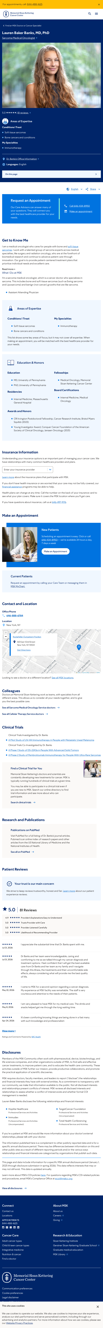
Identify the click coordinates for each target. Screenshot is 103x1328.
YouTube (14, 1227)
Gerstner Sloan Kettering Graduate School (75, 1245)
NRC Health (36, 1037)
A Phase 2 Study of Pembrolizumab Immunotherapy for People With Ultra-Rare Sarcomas (54, 755)
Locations (7, 1215)
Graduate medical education (68, 1249)
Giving (56, 1220)
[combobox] (27, 469)
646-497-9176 (59, 502)
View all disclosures (12, 1188)
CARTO (98, 672)
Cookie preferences (12, 1293)
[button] (79, 648)
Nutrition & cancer (11, 1254)
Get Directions (24, 650)
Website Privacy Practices (19, 1323)
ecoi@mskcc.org (63, 1178)
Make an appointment (80, 211)
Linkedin (18, 1227)
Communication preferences (17, 1288)
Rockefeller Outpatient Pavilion (27, 637)
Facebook (7, 1227)
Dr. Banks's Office (21, 159)
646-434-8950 (50, 539)
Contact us (7, 1211)
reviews (23, 112)
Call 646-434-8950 (79, 206)
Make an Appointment (55, 551)
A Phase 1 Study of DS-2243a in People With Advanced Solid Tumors (43, 750)
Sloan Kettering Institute (65, 1241)
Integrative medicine (13, 1249)
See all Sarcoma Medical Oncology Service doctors (28, 707)
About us (57, 1211)
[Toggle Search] (89, 14)
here (43, 1175)
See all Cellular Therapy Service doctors (23, 714)
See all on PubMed (20, 852)
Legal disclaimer (10, 1297)
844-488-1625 (34, 4)
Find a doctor (9, 1258)
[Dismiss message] (99, 4)
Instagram (3, 1227)
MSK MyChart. (18, 586)
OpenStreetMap (85, 672)
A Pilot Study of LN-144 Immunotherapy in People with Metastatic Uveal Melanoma (51, 740)
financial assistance (12, 486)
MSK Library (59, 1254)
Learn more (8, 477)
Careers (57, 1215)
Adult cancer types (12, 1241)
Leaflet (78, 672)
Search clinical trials (21, 802)
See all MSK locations (62, 677)
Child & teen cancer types (15, 1245)
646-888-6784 (14, 615)
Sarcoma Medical (18, 37)
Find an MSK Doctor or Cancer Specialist (23, 25)
